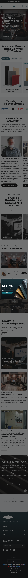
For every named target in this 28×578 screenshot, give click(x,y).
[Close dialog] (26, 279)
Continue (7, 292)
